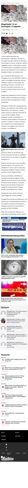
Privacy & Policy (9, 454)
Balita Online (6, 29)
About (3, 453)
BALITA (3, 432)
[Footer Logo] (7, 458)
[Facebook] (6, 33)
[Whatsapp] (12, 33)
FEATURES (17, 436)
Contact (24, 453)
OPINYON (3, 439)
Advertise (18, 453)
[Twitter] (9, 33)
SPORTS (17, 432)
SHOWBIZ (3, 436)
